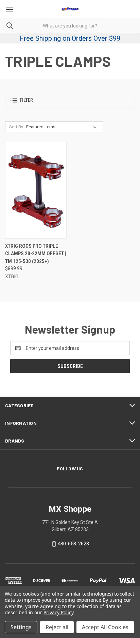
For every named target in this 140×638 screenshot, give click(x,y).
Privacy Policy (58, 612)
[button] (70, 100)
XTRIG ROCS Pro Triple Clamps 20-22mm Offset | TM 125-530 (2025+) (35, 253)
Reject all (57, 627)
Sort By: (16, 126)
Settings (21, 627)
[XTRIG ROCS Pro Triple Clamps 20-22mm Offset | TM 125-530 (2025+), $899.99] (35, 190)
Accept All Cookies (105, 627)
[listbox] (62, 127)
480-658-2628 (73, 544)
